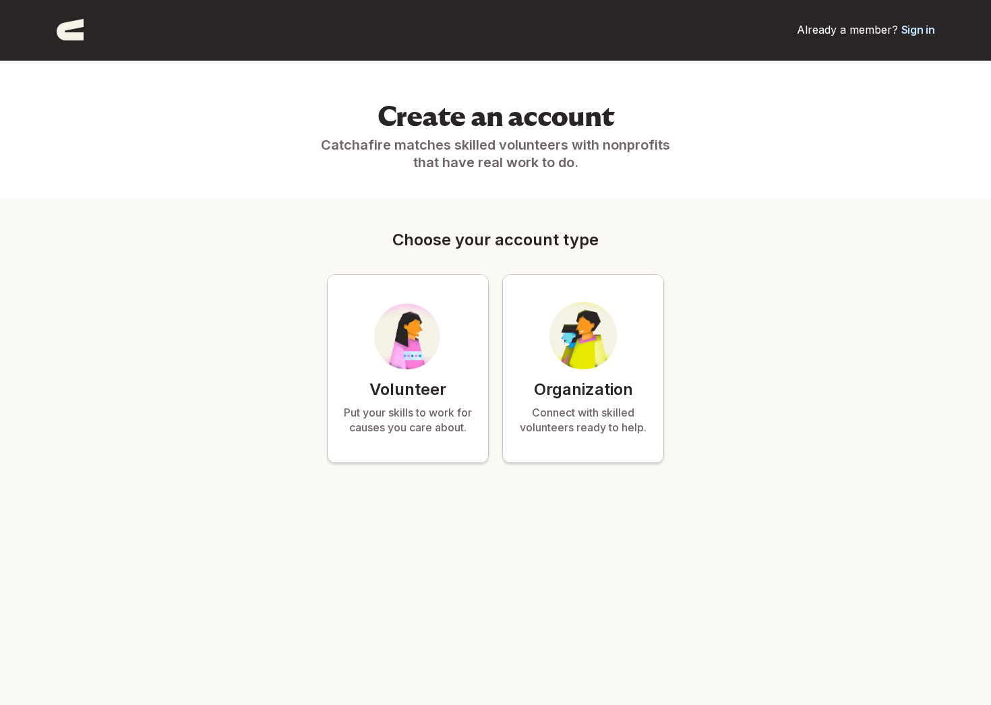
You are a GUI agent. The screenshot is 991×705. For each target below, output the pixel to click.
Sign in (918, 29)
